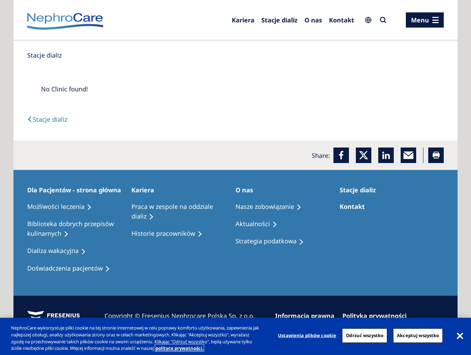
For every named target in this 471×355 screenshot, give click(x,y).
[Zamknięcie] (460, 335)
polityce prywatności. (179, 348)
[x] (363, 155)
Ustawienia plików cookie (307, 335)
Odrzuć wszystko (364, 335)
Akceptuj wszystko (418, 335)
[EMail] (408, 155)
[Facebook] (341, 155)
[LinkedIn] (386, 155)
